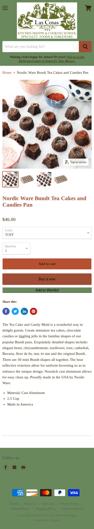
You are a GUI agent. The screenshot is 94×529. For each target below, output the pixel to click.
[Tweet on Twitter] (15, 311)
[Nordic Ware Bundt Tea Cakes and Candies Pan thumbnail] (10, 179)
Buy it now (47, 279)
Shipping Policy (45, 509)
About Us (30, 503)
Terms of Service (72, 509)
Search (14, 503)
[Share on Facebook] (6, 311)
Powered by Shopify (47, 520)
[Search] (85, 46)
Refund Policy (20, 509)
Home (7, 72)
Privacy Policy (69, 503)
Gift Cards (48, 503)
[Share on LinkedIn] (24, 311)
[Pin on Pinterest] (33, 311)
